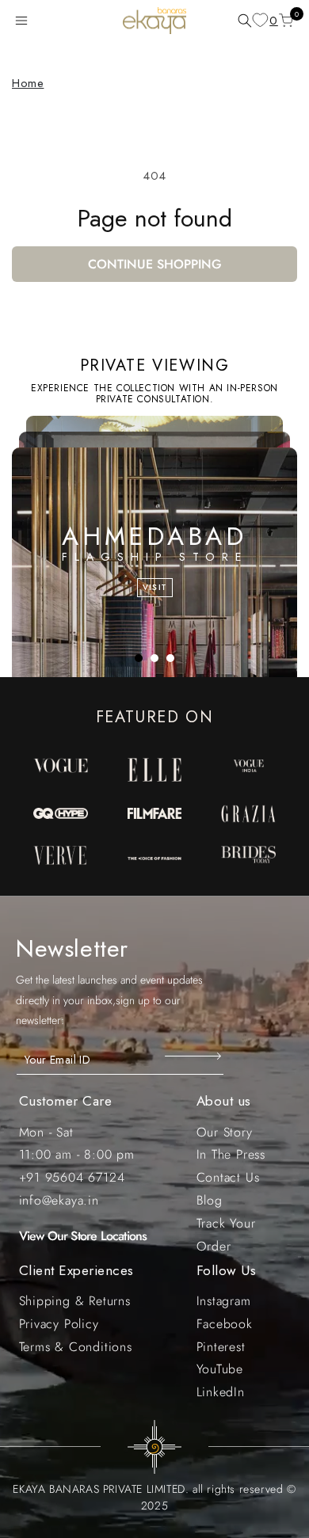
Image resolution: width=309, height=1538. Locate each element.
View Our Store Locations (83, 1236)
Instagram (223, 1301)
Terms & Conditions (75, 1347)
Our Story (224, 1132)
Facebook (224, 1324)
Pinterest (221, 1347)
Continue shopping (155, 264)
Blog (209, 1200)
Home (28, 83)
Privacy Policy (59, 1324)
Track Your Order (226, 1234)
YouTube (220, 1369)
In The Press (231, 1154)
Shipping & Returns (75, 1301)
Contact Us (228, 1177)
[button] (24, 20)
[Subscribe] (194, 1055)
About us (223, 1100)
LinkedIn (220, 1392)
